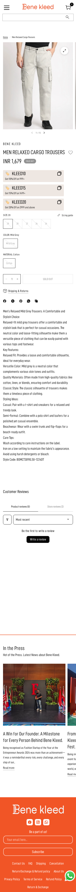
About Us (59, 871)
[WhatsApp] (29, 301)
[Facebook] (5, 301)
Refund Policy (54, 879)
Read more (9, 767)
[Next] (44, 132)
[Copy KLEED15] (59, 187)
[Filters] (7, 519)
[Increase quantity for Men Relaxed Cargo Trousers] (17, 279)
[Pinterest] (21, 301)
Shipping (41, 863)
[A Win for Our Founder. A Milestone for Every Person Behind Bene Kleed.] (34, 695)
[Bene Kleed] (38, 809)
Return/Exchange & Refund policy (31, 871)
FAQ (30, 863)
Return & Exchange (38, 887)
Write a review (38, 539)
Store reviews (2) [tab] (55, 506)
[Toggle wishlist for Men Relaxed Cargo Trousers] (71, 153)
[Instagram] (38, 822)
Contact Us (18, 863)
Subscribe (38, 852)
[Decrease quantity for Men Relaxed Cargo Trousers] (6, 279)
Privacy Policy (12, 879)
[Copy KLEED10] (59, 173)
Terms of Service (33, 879)
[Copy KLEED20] (59, 202)
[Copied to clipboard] (37, 301)
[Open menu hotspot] (7, 9)
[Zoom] (64, 51)
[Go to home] (38, 6)
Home (5, 37)
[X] (13, 301)
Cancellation (56, 863)
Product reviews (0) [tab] (20, 506)
